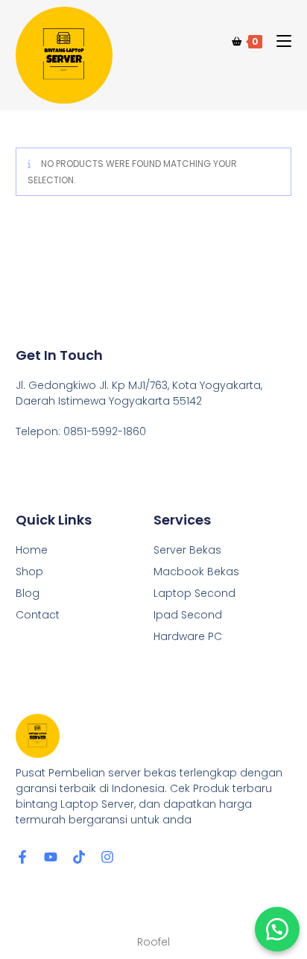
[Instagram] (107, 857)
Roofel (153, 941)
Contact (38, 614)
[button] (277, 929)
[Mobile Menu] (278, 41)
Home (32, 549)
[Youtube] (50, 857)
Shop (29, 571)
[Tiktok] (79, 857)
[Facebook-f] (22, 857)
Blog (27, 593)
